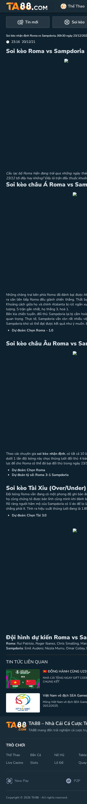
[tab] (28, 22)
